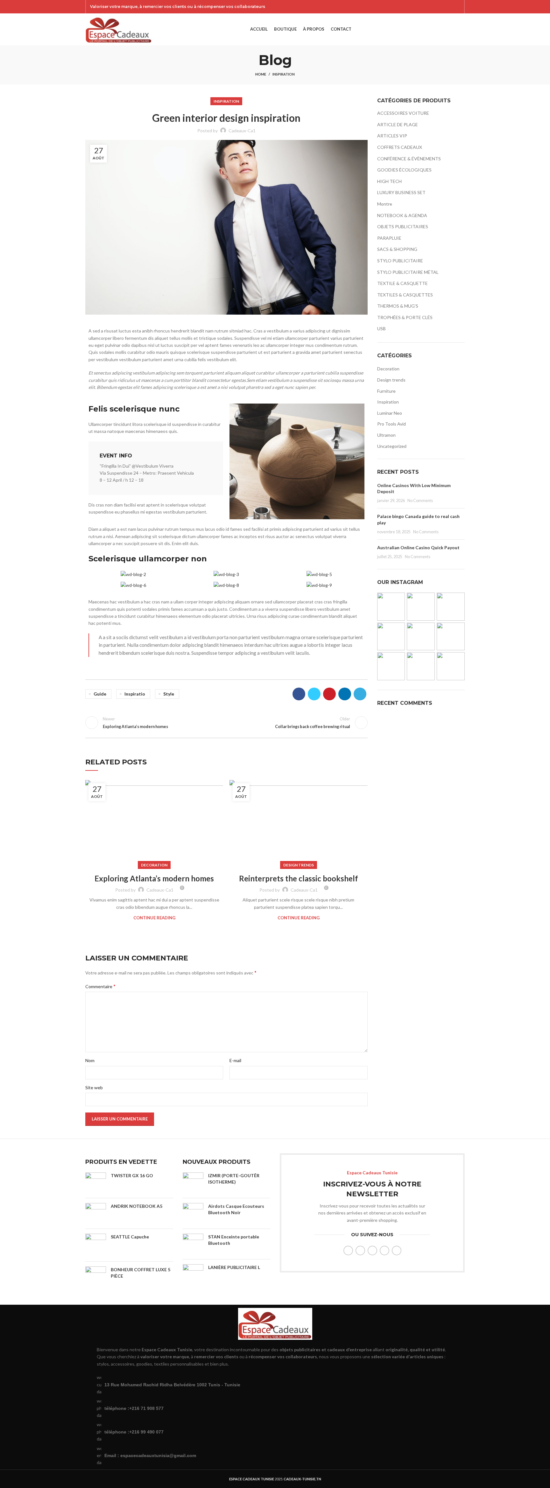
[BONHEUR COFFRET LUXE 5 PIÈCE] (95, 1276)
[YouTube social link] (448, 6)
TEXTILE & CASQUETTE (402, 283)
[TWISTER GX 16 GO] (95, 1182)
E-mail (235, 1060)
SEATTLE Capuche (130, 1236)
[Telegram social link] (360, 694)
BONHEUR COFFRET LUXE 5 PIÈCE (140, 1273)
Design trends (298, 865)
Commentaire (100, 986)
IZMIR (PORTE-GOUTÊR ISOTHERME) (233, 1179)
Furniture (386, 391)
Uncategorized (391, 446)
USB (381, 328)
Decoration (154, 865)
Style (168, 694)
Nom (90, 1060)
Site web (94, 1087)
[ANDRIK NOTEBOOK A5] (95, 1213)
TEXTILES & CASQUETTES (405, 294)
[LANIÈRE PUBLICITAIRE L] (193, 1274)
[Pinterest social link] (457, 6)
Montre (384, 204)
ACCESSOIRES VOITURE (403, 113)
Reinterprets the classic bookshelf (298, 878)
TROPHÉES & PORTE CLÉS (405, 317)
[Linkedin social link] (344, 694)
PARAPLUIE (389, 238)
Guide (100, 694)
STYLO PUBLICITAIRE (400, 260)
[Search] (451, 29)
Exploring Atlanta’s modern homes (154, 878)
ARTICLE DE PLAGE (397, 124)
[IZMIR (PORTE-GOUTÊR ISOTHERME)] (193, 1182)
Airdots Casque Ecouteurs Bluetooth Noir (236, 1209)
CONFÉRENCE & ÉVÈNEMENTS (409, 158)
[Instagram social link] (440, 6)
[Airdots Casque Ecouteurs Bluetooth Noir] (193, 1213)
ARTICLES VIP (392, 135)
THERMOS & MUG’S (397, 306)
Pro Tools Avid (391, 424)
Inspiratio (134, 694)
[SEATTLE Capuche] (95, 1245)
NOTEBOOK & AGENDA (402, 215)
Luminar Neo (389, 413)
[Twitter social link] (432, 6)
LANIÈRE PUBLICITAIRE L (234, 1267)
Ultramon (386, 435)
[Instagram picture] (391, 607)
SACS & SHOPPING (397, 249)
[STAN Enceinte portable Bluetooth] (193, 1244)
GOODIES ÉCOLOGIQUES (404, 169)
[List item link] (275, 1408)
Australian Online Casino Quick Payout (418, 547)
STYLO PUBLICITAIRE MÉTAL (408, 272)
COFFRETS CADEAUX (399, 147)
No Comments (420, 500)
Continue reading (154, 918)
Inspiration (283, 74)
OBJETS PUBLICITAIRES (402, 226)
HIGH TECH (389, 181)
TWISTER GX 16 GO (132, 1175)
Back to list (226, 722)
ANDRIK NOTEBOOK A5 (136, 1206)
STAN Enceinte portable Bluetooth (233, 1240)
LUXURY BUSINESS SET (401, 192)
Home (260, 74)
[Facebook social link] (424, 6)
